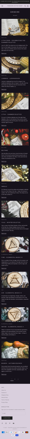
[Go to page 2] (18, 379)
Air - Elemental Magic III (11, 293)
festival (4, 37)
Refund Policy (4, 397)
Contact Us (3, 392)
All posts (15, 15)
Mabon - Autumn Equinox (11, 363)
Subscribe (7, 418)
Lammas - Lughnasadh (10, 78)
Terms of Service (5, 400)
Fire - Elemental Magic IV (12, 257)
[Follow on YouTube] (13, 423)
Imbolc (4, 186)
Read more (3, 53)
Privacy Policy (4, 402)
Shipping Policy (4, 395)
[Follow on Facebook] (2, 423)
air (2, 290)
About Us (3, 390)
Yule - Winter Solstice (11, 222)
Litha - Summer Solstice (11, 114)
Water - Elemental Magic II (12, 326)
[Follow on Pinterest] (9, 423)
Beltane (3, 147)
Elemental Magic (6, 254)
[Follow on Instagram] (6, 423)
